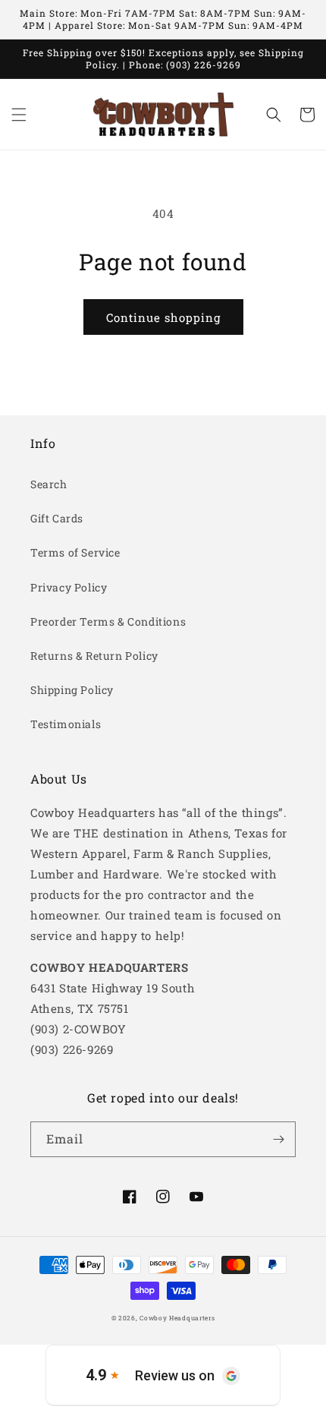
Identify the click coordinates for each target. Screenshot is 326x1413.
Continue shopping (163, 317)
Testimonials (65, 724)
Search (48, 484)
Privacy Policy (68, 587)
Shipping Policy (72, 690)
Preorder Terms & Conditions (108, 621)
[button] (19, 114)
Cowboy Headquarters (177, 1318)
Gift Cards (56, 518)
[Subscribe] (278, 1139)
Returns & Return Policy (94, 655)
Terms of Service (75, 552)
